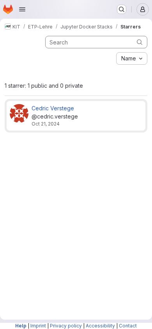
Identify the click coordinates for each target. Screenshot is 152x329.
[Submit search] (139, 42)
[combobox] (131, 58)
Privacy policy (66, 326)
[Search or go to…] (121, 9)
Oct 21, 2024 (46, 124)
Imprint (38, 326)
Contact (128, 326)
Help (21, 326)
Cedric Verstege (53, 108)
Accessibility (100, 326)
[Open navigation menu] (22, 9)
